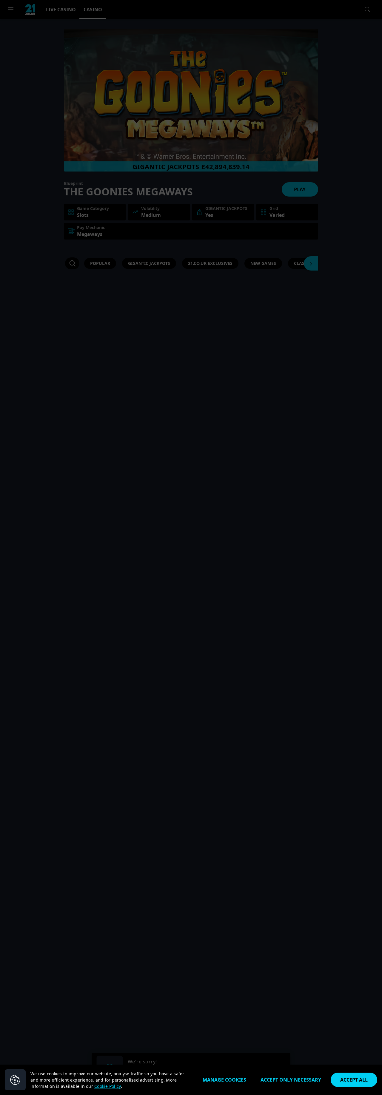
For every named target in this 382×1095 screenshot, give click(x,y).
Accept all (354, 1080)
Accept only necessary (291, 1080)
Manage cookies (224, 1080)
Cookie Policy (107, 1086)
